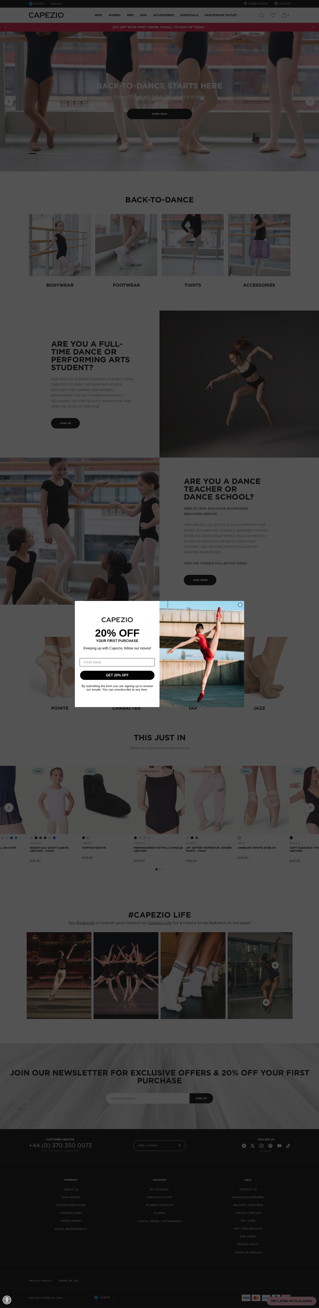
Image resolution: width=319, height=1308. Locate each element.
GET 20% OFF (117, 675)
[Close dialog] (240, 605)
